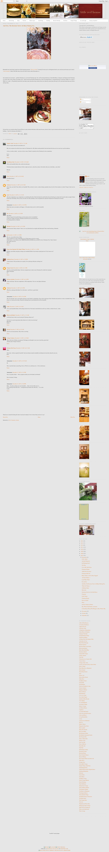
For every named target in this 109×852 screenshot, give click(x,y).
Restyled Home (82, 753)
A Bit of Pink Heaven (83, 623)
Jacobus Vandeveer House (87, 604)
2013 (82, 543)
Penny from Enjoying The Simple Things (16, 249)
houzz (81, 257)
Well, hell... (84, 590)
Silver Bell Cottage (83, 764)
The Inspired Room (83, 793)
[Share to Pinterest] (26, 134)
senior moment (6, 71)
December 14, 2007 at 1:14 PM (32, 249)
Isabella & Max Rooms (84, 699)
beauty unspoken (93, 20)
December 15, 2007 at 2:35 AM (17, 329)
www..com (84, 504)
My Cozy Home (82, 731)
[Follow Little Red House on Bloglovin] (86, 38)
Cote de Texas (82, 661)
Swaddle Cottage (83, 778)
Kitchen (24, 20)
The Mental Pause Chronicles (85, 796)
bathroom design (91, 257)
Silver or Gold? (85, 600)
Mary (88, 176)
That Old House (82, 784)
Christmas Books (85, 598)
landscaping (85, 259)
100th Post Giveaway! (86, 571)
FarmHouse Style (11, 162)
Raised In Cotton (83, 751)
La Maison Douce (83, 708)
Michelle (9, 226)
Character (84, 594)
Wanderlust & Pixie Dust (84, 803)
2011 (82, 547)
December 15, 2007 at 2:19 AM (22, 315)
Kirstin (8, 329)
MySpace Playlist (52, 848)
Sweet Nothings (82, 782)
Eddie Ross (81, 679)
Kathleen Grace (10, 259)
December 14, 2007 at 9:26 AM (21, 162)
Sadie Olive (81, 760)
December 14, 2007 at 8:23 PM (18, 288)
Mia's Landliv (82, 728)
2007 (82, 555)
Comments (83, 102)
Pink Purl (81, 747)
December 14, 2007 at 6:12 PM (20, 268)
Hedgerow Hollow (83, 690)
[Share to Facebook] (25, 134)
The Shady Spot (82, 798)
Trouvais (81, 802)
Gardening (40, 20)
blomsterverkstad (83, 652)
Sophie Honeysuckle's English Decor (87, 769)
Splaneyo (81, 773)
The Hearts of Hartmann (84, 791)
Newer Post (5, 417)
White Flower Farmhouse (84, 807)
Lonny (80, 718)
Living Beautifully (83, 717)
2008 (82, 553)
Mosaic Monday (56, 20)
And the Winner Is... (86, 561)
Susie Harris (81, 776)
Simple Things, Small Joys (85, 765)
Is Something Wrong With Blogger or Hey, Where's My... (94, 608)
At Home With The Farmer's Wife (86, 639)
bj (7, 235)
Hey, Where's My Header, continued (89, 606)
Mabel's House (82, 724)
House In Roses (82, 691)
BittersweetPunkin (11, 315)
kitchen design (85, 257)
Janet (8, 195)
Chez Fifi (81, 657)
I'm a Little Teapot (83, 697)
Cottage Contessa (11, 338)
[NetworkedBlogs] (92, 65)
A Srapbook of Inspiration (84, 630)
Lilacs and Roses (82, 715)
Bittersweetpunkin (83, 648)
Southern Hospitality (83, 771)
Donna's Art (81, 675)
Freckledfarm (82, 684)
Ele (7, 213)
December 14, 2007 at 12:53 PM (18, 226)
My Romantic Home (83, 733)
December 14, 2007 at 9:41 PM (19, 296)
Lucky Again (84, 559)
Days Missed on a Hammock (85, 668)
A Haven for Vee (82, 626)
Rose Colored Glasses (84, 755)
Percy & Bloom (82, 744)
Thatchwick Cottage (83, 785)
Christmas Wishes (85, 569)
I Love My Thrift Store (87, 567)
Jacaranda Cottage (83, 704)
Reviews (65, 20)
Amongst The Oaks (83, 633)
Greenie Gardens (82, 688)
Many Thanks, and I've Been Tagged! (90, 575)
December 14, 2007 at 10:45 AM (18, 185)
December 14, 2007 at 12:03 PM (19, 205)
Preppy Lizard (10, 268)
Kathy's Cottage (82, 706)
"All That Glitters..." (86, 577)
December (84, 557)
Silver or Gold (34, 69)
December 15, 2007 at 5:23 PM (19, 372)
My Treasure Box (83, 737)
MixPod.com (64, 848)
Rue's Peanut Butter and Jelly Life (86, 758)
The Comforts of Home (84, 787)
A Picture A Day (82, 628)
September (84, 615)
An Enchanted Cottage (84, 635)
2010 (82, 549)
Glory (83, 602)
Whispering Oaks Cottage (84, 805)
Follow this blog (93, 67)
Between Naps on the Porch (85, 646)
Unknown (9, 185)
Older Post (72, 417)
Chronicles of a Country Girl (85, 659)
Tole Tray (84, 565)
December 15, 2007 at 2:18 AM (16, 306)
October (84, 613)
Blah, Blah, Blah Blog (84, 650)
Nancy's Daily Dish (83, 738)
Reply (8, 157)
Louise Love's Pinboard (84, 720)
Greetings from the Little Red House (89, 592)
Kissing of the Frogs (11, 348)
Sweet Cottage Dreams (84, 780)
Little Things (84, 596)
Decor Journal (82, 670)
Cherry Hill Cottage (83, 653)
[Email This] (20, 134)
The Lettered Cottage (83, 794)
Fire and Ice (84, 581)
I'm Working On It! (86, 563)
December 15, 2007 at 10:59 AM (20, 361)
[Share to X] (23, 134)
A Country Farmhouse (84, 624)
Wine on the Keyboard (84, 809)
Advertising (11, 20)
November (84, 611)
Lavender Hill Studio (83, 711)
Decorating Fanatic (83, 671)
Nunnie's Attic (10, 143)
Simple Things (74, 20)
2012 (82, 545)
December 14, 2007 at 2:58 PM (21, 259)
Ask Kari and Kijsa (83, 637)
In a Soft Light (83, 20)
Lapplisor (81, 709)
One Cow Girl (82, 742)
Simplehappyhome (83, 767)
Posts (82, 99)
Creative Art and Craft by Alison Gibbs (87, 664)
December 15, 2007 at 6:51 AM (23, 348)
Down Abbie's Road (83, 677)
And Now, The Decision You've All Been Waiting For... (93, 584)
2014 (82, 541)
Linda (8, 306)
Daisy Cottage (82, 666)
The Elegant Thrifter (83, 789)
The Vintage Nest (83, 800)
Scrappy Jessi (82, 762)
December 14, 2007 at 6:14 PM (22, 279)
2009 (82, 551)
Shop (18, 20)
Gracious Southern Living (84, 686)
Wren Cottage (82, 811)
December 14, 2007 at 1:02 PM (14, 235)
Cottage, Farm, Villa (83, 662)
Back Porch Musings (83, 642)
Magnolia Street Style (84, 726)
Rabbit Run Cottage (83, 749)
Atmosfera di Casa (83, 641)
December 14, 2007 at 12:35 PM (16, 213)
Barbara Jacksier (11, 279)
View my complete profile (86, 187)
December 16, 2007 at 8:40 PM (19, 383)
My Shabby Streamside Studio (85, 735)
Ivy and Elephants (83, 702)
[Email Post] (18, 133)
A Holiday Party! (85, 588)
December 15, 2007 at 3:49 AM (21, 338)
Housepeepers (82, 693)
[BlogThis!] (22, 134)
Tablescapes (32, 20)
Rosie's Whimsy (82, 756)
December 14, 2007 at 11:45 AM (17, 195)
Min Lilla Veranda (83, 729)
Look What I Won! (86, 579)
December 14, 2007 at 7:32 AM (20, 143)
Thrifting (48, 20)
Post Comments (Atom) (14, 420)
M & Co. (81, 722)
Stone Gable (82, 775)
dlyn (80, 673)
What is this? (83, 518)
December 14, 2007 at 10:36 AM (16, 176)
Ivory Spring (82, 700)
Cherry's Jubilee (82, 655)
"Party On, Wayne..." (86, 586)
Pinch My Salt (82, 746)
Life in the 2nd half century (85, 713)
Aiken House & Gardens (84, 632)
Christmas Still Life (86, 573)
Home (4, 20)
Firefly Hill (81, 682)
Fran (8, 176)
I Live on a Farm (82, 695)
